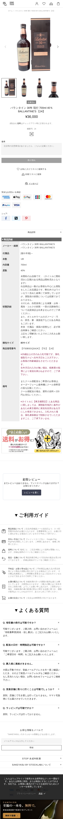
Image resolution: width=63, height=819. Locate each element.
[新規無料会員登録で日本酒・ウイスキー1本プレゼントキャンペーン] (31, 809)
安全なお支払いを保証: (11, 192)
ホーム (10, 11)
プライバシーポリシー (26, 793)
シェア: (4, 213)
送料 (19, 123)
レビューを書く (31, 492)
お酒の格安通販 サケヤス (11, 3)
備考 (3, 141)
